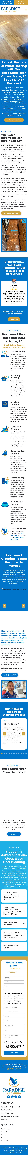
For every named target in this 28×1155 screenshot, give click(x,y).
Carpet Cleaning (18, 351)
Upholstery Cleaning (15, 376)
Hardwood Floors (9, 1000)
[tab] (2, 753)
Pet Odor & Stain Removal (14, 1003)
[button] (26, 10)
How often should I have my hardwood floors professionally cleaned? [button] (11, 896)
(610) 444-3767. (14, 1069)
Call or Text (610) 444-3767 (7, 2)
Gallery (3, 1138)
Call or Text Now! (18, 528)
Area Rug (9, 998)
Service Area (14, 834)
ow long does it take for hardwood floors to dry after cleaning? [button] (13, 935)
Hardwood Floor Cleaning (17, 452)
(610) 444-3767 (11, 675)
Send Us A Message (8, 1110)
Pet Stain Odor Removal (16, 503)
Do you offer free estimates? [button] (10, 923)
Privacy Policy (10, 1152)
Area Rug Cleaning (14, 403)
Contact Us (5, 1141)
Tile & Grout (20, 998)
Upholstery (20, 996)
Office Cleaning (17, 478)
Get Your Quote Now (14, 120)
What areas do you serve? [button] (11, 947)
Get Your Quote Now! (21, 2)
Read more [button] (14, 303)
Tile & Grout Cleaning (15, 427)
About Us (4, 1132)
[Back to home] (10, 10)
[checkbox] (2, 996)
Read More (14, 319)
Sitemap (19, 1152)
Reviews (4, 1135)
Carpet (8, 996)
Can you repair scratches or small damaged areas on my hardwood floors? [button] (13, 910)
